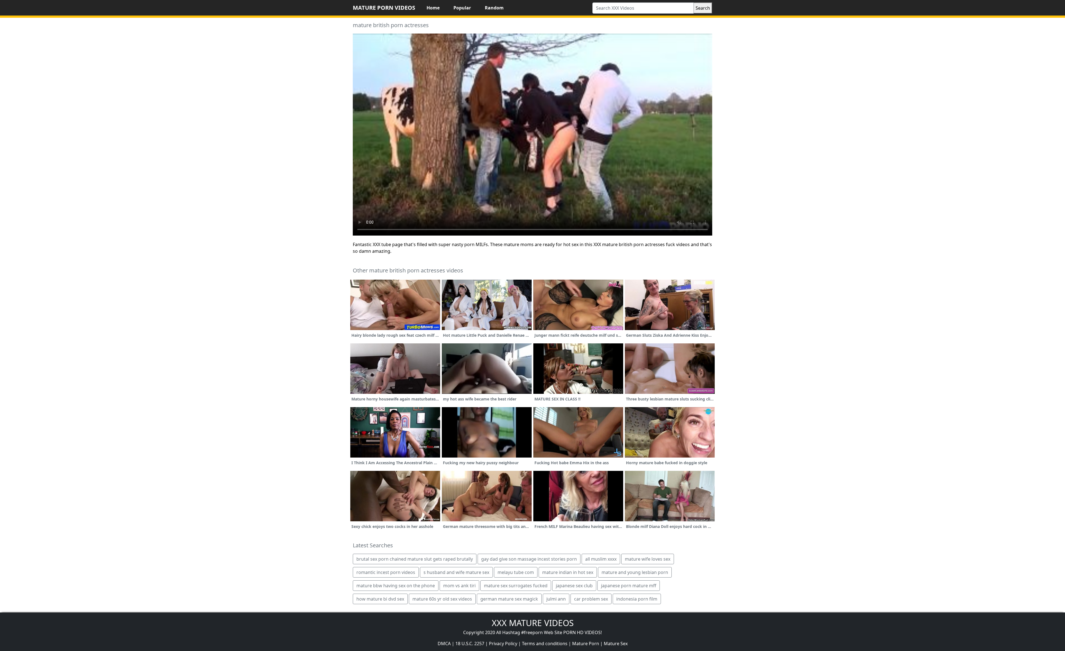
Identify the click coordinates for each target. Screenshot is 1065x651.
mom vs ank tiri (459, 586)
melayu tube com (516, 572)
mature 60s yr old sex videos (442, 599)
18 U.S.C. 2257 (469, 643)
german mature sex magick (509, 599)
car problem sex (591, 599)
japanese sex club (574, 586)
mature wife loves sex (647, 559)
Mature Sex (616, 643)
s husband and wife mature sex (456, 572)
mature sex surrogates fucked (515, 586)
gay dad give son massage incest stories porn (529, 559)
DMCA (444, 643)
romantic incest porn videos (385, 572)
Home (433, 8)
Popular (462, 8)
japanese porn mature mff (628, 586)
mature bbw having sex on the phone (395, 586)
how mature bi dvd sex (380, 599)
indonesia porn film (636, 599)
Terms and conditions (544, 643)
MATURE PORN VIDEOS (384, 7)
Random (494, 8)
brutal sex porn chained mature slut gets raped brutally (414, 559)
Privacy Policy (503, 643)
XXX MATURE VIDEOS (533, 623)
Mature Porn (585, 643)
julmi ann (556, 599)
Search (703, 8)
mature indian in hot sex (567, 572)
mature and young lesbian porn (635, 572)
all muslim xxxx (601, 559)
